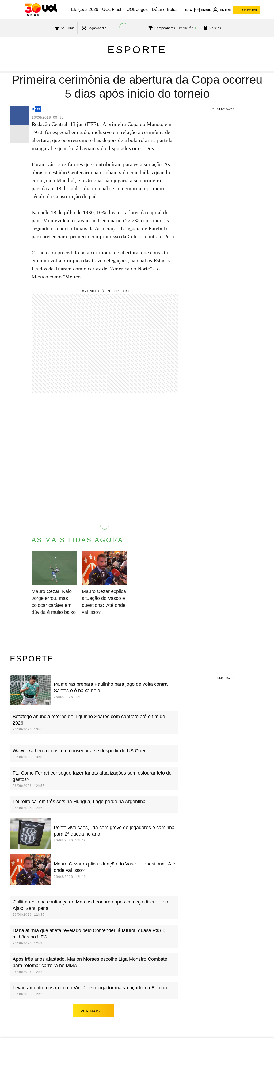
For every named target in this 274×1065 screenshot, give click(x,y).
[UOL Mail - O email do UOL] (202, 10)
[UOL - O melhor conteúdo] (41, 9)
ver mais (90, 1011)
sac (188, 10)
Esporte (137, 49)
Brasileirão (185, 28)
